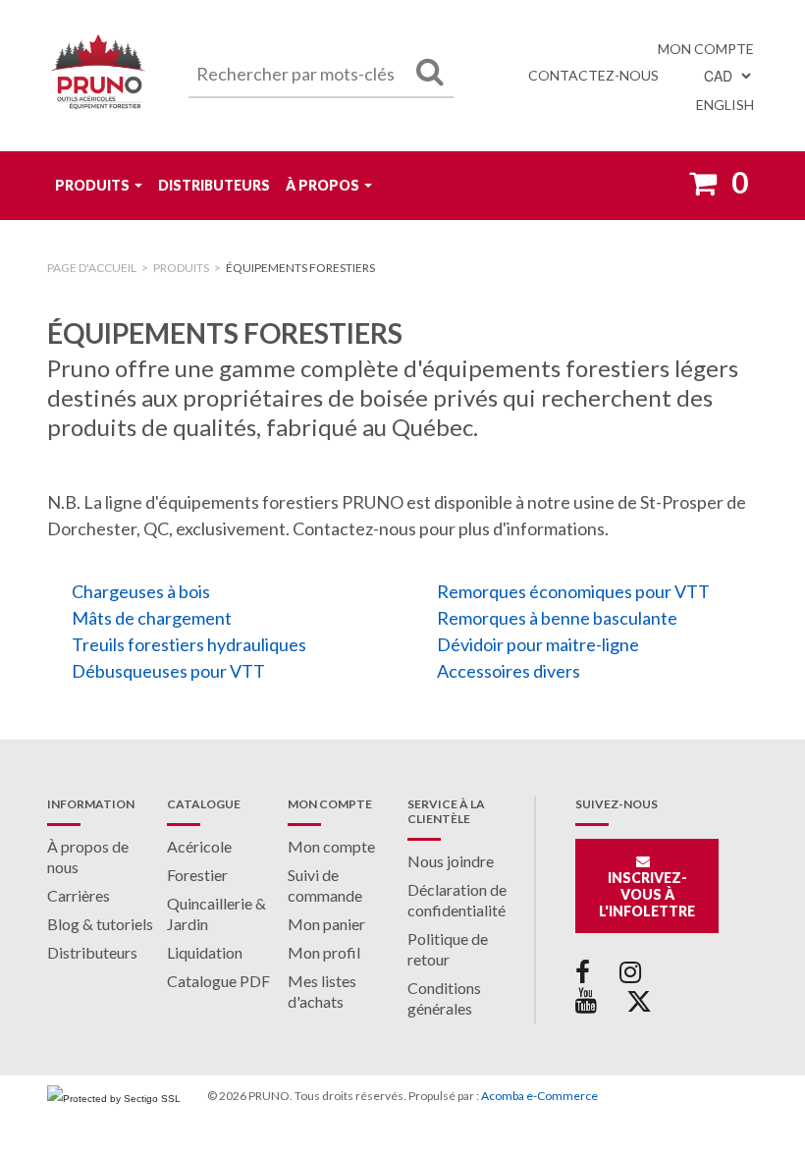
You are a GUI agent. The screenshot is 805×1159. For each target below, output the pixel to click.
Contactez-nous (593, 75)
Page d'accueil (91, 267)
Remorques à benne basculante (557, 618)
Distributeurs (214, 185)
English (725, 104)
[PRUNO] (98, 76)
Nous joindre (450, 861)
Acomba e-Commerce (539, 1095)
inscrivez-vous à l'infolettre (647, 894)
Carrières (78, 895)
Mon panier (326, 923)
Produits (92, 185)
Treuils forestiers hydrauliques (189, 644)
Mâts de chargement (152, 618)
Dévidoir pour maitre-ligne (538, 644)
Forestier (197, 874)
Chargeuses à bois (141, 591)
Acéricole (199, 846)
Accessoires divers (508, 671)
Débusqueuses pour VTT (168, 671)
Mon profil (324, 952)
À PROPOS (322, 185)
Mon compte (706, 48)
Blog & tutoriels (100, 923)
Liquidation (204, 952)
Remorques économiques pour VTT (573, 591)
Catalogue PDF (218, 980)
